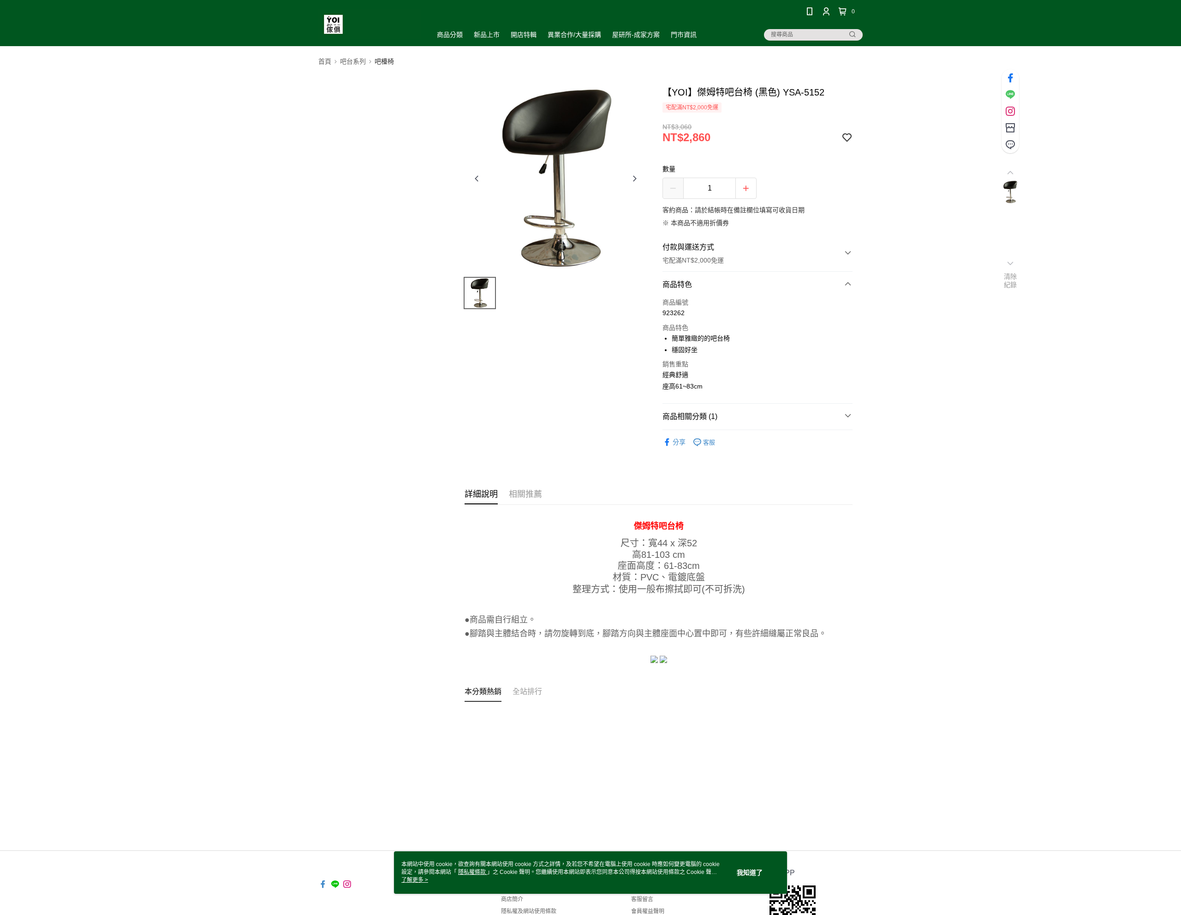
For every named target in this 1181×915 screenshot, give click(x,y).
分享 (679, 442)
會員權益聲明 (647, 911)
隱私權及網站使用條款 (528, 911)
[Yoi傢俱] (369, 24)
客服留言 (642, 899)
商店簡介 (512, 899)
